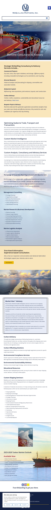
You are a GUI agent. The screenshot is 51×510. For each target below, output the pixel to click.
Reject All (16, 504)
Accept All (24, 504)
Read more (15, 100)
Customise (8, 504)
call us (12, 330)
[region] (16, 500)
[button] (49, 8)
